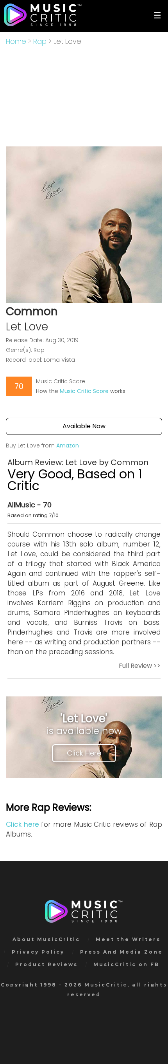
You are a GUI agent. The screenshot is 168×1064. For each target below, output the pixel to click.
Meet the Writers (128, 939)
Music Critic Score (84, 391)
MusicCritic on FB (126, 964)
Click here (22, 824)
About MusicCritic (46, 939)
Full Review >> (140, 665)
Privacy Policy (38, 952)
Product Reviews (46, 964)
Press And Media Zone (121, 952)
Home (16, 41)
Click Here (84, 753)
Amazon (67, 445)
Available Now (84, 426)
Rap (39, 41)
